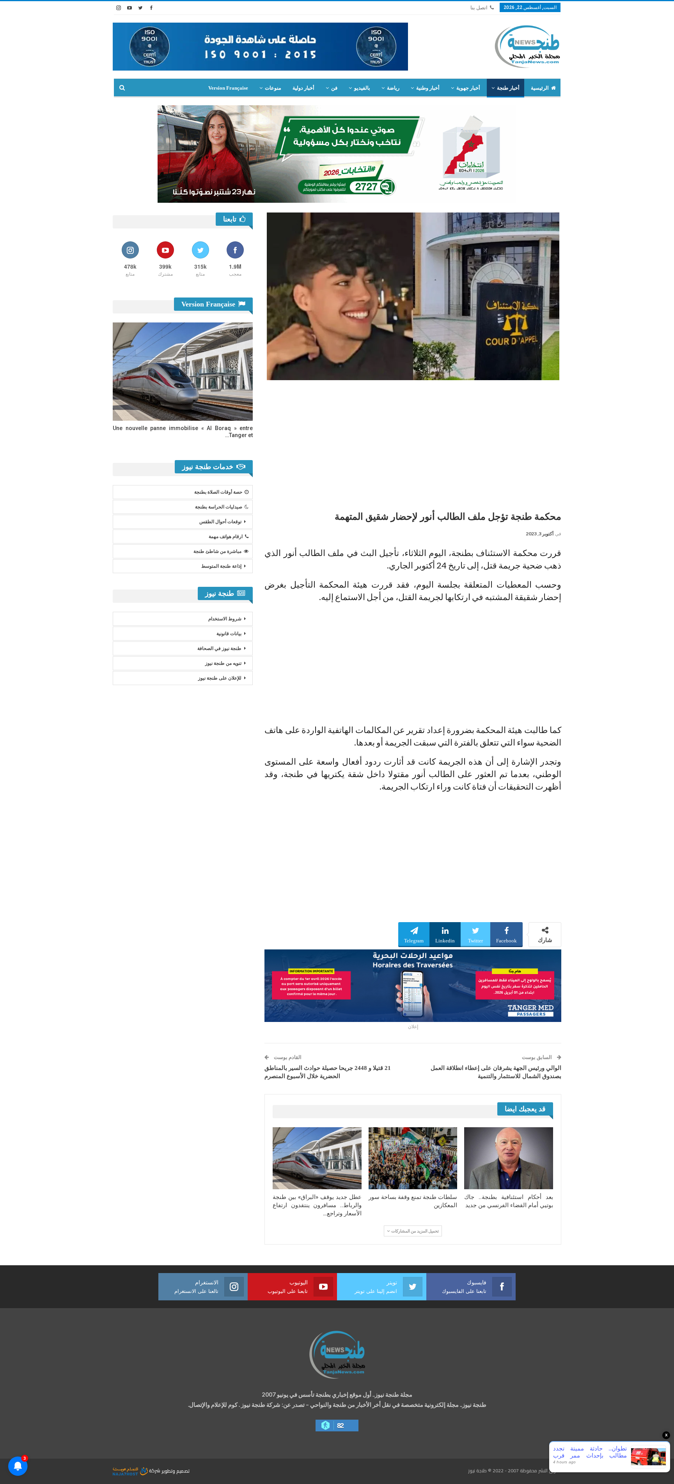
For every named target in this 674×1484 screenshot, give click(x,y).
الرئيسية (540, 88)
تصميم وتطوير (175, 1470)
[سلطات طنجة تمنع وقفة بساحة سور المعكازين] (413, 1158)
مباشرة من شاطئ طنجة (217, 551)
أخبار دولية (303, 88)
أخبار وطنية (428, 88)
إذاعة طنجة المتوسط (221, 566)
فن (334, 88)
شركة (154, 1470)
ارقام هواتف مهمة (226, 536)
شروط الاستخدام (224, 619)
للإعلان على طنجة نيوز (219, 678)
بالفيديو (362, 88)
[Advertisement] (412, 442)
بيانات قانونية (228, 633)
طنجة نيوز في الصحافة (219, 648)
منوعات (273, 88)
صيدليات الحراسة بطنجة (218, 507)
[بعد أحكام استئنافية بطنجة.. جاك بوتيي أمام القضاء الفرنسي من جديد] (508, 1158)
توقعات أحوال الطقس (220, 521)
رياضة (393, 88)
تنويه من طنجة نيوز (223, 663)
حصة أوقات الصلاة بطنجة (218, 492)
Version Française (228, 88)
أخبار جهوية (468, 88)
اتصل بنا (479, 8)
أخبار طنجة (508, 88)
